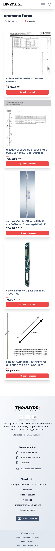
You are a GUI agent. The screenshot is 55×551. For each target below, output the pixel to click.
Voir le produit (29, 92)
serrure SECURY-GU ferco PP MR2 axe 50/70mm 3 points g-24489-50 (26, 223)
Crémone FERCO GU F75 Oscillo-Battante (24, 80)
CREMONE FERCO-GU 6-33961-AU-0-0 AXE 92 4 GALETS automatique (27, 151)
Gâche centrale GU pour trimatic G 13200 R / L (25, 292)
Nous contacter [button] (30, 518)
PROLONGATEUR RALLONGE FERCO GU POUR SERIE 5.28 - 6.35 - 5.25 (26, 363)
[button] (11, 21)
